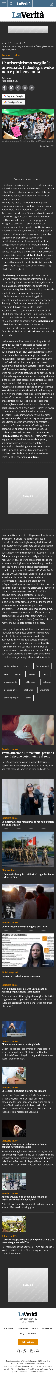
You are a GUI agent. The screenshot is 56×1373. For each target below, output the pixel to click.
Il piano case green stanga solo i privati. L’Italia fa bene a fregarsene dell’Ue (28, 1241)
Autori (35, 1328)
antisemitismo (11, 666)
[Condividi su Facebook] (4, 88)
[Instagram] (31, 1351)
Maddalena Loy (10, 80)
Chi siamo (8, 1328)
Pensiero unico (16, 43)
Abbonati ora (28, 1342)
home (4, 43)
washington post (11, 697)
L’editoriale (23, 1328)
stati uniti (28, 690)
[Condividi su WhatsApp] (18, 88)
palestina (47, 682)
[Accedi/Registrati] (51, 4)
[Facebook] (19, 1351)
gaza (6, 674)
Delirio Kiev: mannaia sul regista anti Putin (25, 926)
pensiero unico (11, 690)
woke (28, 697)
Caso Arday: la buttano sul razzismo (21, 976)
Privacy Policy (16, 1369)
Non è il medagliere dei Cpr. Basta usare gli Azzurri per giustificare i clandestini (24, 990)
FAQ (22, 1333)
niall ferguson (30, 682)
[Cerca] (11, 4)
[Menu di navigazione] (3, 4)
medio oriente (10, 682)
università (44, 690)
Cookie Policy (27, 1369)
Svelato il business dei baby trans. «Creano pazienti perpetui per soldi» (24, 1145)
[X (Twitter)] (25, 1351)
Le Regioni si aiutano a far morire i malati (24, 1090)
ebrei (26, 666)
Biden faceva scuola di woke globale (21, 1044)
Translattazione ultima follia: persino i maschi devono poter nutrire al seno (28, 754)
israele (45, 674)
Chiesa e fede (9, 870)
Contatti (32, 1333)
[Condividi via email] (25, 88)
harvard (31, 674)
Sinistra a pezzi (10, 972)
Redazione (47, 1328)
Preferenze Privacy (40, 1369)
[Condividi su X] (11, 88)
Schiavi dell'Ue (9, 1236)
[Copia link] (32, 88)
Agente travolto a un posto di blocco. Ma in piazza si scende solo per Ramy (24, 1198)
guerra (18, 674)
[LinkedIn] (37, 1351)
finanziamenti (42, 666)
